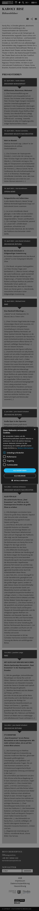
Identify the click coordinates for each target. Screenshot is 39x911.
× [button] (34, 429)
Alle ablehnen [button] (19, 476)
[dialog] (19, 455)
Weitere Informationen (25, 448)
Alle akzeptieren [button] (19, 470)
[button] (19, 480)
